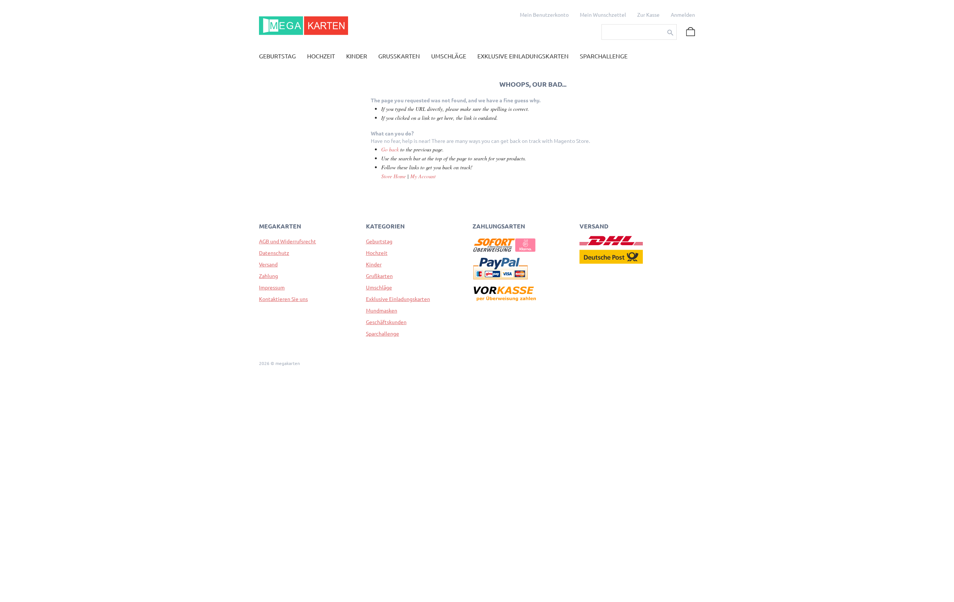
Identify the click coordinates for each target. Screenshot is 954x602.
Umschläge (379, 288)
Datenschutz (274, 253)
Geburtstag (379, 241)
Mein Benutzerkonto (544, 15)
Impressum (272, 288)
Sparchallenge (382, 334)
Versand (268, 265)
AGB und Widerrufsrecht (287, 241)
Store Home (393, 176)
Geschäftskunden (386, 322)
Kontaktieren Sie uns (283, 299)
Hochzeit (377, 253)
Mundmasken (381, 311)
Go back (390, 149)
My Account (423, 176)
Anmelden (683, 15)
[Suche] (670, 32)
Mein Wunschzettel (603, 15)
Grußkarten (379, 276)
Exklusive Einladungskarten (398, 299)
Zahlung (268, 276)
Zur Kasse (648, 15)
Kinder (374, 265)
